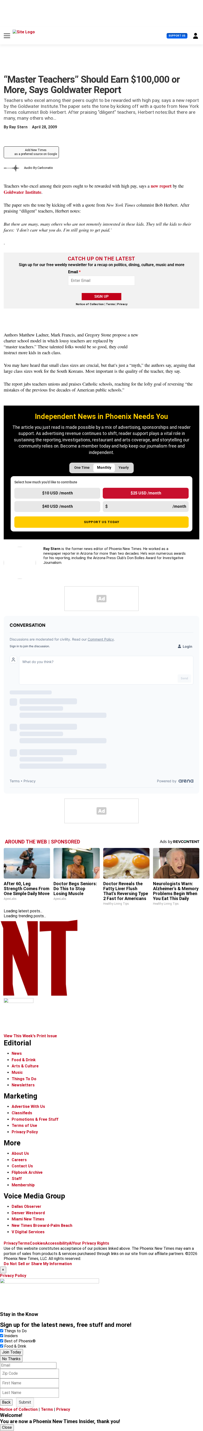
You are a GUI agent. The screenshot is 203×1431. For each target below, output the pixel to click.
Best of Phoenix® (20, 1341)
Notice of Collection (90, 304)
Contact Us (22, 1166)
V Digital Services (28, 1232)
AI (71, 1243)
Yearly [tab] (124, 468)
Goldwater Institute (22, 192)
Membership (23, 1185)
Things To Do (24, 1079)
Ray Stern (18, 127)
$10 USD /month (57, 493)
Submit (25, 1402)
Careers (19, 1159)
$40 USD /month (57, 506)
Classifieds (22, 1113)
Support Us (177, 35)
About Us (20, 1153)
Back (6, 1402)
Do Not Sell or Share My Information (38, 1263)
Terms (110, 304)
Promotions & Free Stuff (35, 1119)
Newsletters (23, 1085)
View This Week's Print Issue (30, 1036)
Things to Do (15, 1331)
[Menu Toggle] (7, 36)
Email (74, 272)
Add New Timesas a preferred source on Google (35, 152)
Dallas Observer (26, 1206)
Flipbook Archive (27, 1172)
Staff (17, 1178)
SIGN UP (101, 296)
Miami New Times (28, 1219)
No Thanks (11, 1358)
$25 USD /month (145, 493)
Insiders (11, 1335)
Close (7, 1427)
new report (161, 185)
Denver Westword (28, 1213)
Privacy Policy (25, 1132)
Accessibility (57, 1243)
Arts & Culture (25, 1066)
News (17, 1053)
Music (17, 1072)
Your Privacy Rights (91, 1243)
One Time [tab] (82, 468)
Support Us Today (101, 522)
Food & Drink (24, 1060)
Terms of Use (24, 1125)
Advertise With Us (28, 1106)
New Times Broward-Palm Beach (42, 1225)
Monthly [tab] (104, 468)
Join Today (11, 1352)
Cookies (37, 1243)
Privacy (122, 304)
